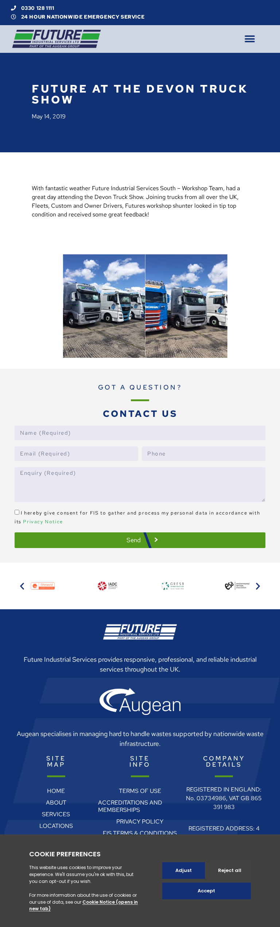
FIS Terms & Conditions (140, 833)
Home (56, 791)
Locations (56, 826)
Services (56, 814)
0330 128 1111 (37, 8)
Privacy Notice (43, 522)
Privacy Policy (139, 821)
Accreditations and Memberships (130, 806)
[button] (249, 39)
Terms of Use (140, 791)
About (56, 802)
